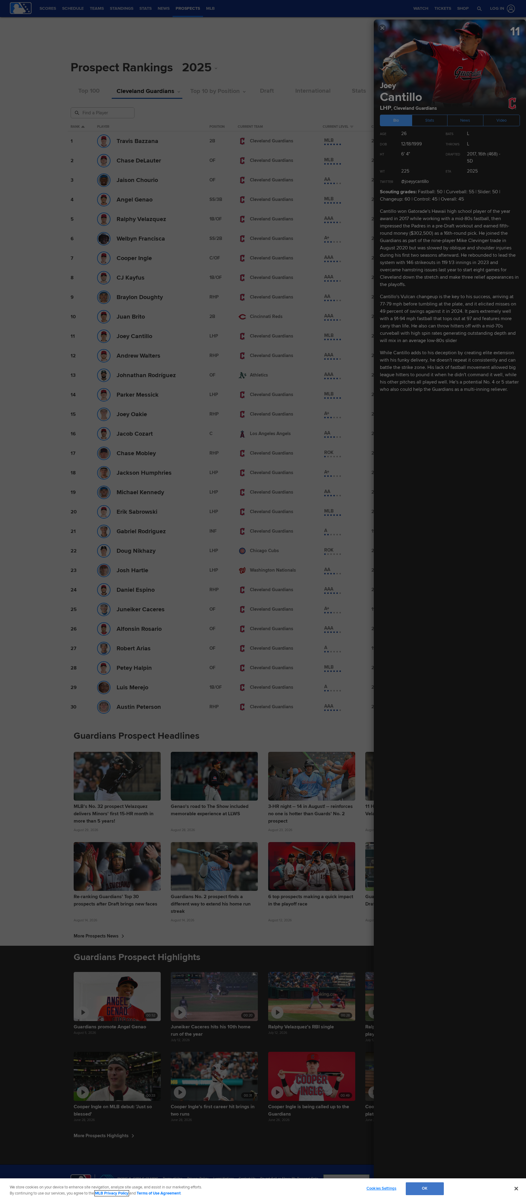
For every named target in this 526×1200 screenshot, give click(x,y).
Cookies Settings (381, 1188)
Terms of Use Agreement (159, 1193)
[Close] (516, 1188)
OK (424, 1188)
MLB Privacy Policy (111, 1193)
